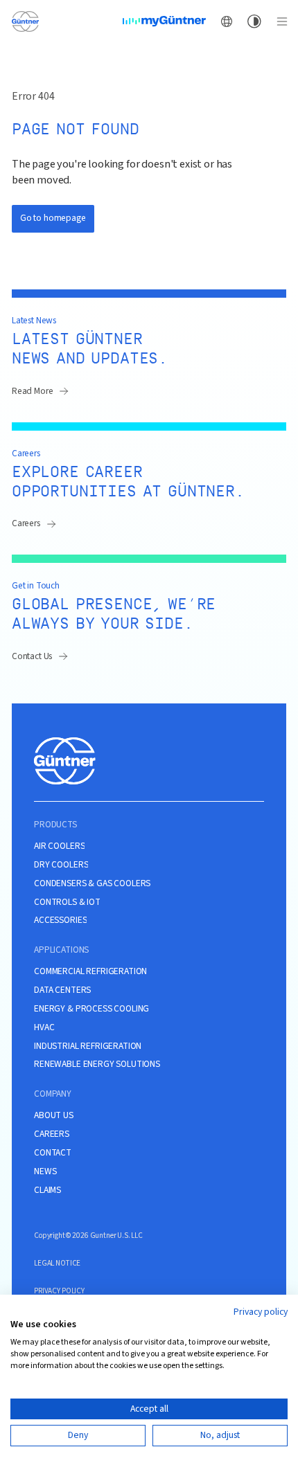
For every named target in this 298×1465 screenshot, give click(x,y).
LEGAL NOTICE (57, 1263)
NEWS (45, 1171)
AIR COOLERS (59, 846)
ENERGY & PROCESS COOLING (91, 1009)
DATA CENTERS (62, 990)
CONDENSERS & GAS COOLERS (92, 883)
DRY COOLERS (61, 865)
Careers (26, 523)
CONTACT (52, 1153)
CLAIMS (47, 1190)
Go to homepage (53, 217)
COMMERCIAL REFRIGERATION (90, 971)
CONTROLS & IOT (67, 902)
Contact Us (32, 656)
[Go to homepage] (25, 21)
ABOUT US (53, 1115)
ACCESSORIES (60, 920)
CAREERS (51, 1134)
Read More (32, 390)
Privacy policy (261, 1312)
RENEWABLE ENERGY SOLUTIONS (97, 1064)
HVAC (44, 1027)
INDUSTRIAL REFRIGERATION (87, 1046)
